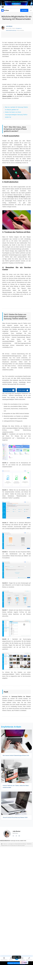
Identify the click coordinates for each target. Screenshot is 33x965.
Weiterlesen (16, 491)
